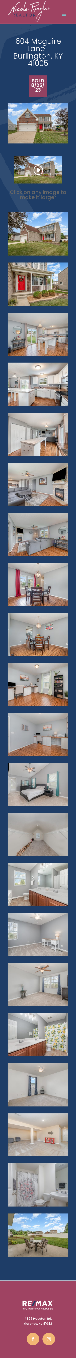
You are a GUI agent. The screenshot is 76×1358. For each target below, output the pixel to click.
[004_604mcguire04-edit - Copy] (38, 306)
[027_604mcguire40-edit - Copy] (38, 1156)
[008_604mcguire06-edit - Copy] (38, 656)
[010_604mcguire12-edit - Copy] (38, 456)
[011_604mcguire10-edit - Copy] (38, 406)
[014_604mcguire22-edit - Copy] (38, 706)
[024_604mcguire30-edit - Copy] (38, 1056)
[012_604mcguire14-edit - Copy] (38, 356)
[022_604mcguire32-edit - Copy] (38, 956)
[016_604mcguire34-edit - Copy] (38, 806)
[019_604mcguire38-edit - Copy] (38, 906)
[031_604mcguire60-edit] (38, 1257)
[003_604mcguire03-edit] (38, 255)
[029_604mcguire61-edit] (38, 856)
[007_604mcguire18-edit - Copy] (38, 506)
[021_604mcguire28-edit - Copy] (38, 1006)
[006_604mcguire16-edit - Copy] (38, 556)
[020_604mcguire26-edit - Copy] (38, 1106)
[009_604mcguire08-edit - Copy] (38, 606)
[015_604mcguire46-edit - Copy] (38, 756)
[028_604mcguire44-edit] (38, 1206)
